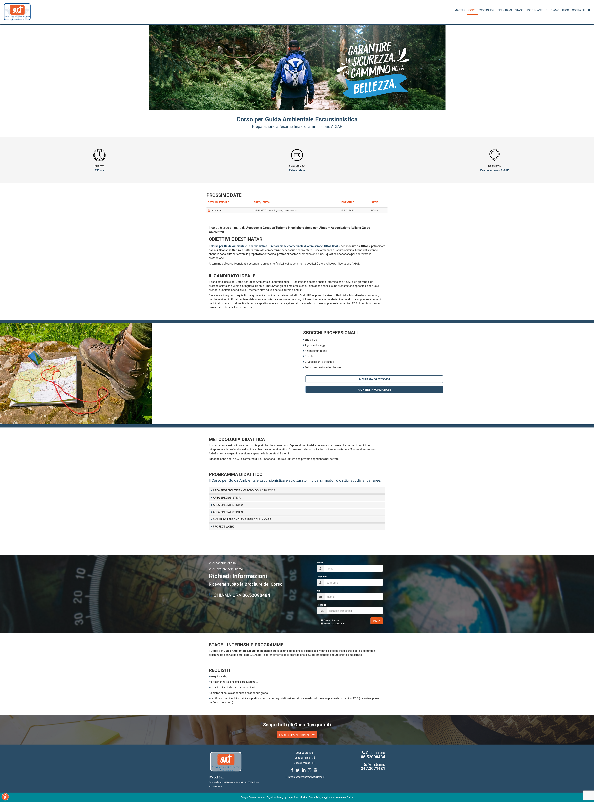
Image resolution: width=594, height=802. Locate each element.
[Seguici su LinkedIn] (304, 770)
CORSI (472, 10)
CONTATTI (578, 10)
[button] (227, 497)
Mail (319, 590)
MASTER (460, 10)
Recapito (321, 604)
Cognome (322, 576)
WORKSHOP (486, 10)
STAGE (519, 10)
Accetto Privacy (331, 620)
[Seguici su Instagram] (309, 770)
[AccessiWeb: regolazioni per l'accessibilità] (5, 796)
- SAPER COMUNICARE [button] (242, 519)
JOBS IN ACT (534, 10)
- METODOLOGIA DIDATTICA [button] (244, 490)
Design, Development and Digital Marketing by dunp (266, 797)
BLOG (565, 10)
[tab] (297, 490)
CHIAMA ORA (241, 595)
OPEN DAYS (504, 10)
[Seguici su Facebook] (292, 770)
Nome (320, 562)
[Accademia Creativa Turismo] (17, 13)
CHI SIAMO (552, 10)
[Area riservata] (589, 10)
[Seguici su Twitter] (298, 770)
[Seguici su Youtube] (315, 770)
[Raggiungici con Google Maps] (313, 757)
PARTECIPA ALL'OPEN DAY (297, 735)
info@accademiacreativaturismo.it (306, 777)
